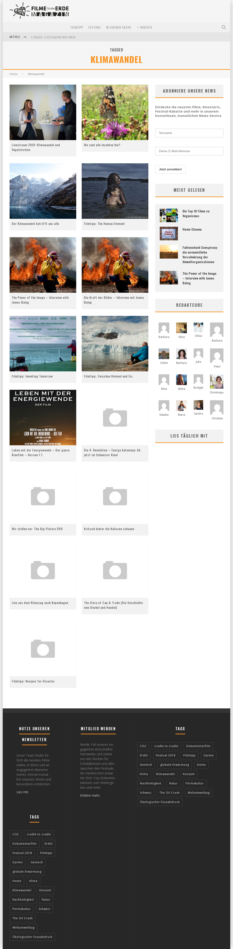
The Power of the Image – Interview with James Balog (199, 278)
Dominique (217, 392)
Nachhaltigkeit (23, 899)
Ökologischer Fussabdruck (32, 937)
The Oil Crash (23, 918)
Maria (181, 415)
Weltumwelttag (24, 927)
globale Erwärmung (27, 871)
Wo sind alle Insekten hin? (102, 144)
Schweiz (44, 909)
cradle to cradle (39, 834)
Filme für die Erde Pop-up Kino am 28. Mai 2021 (61, 37)
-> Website (144, 27)
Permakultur (22, 909)
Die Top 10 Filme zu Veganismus (196, 213)
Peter (217, 366)
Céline (164, 363)
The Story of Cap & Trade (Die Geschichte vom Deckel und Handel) (113, 605)
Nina (164, 389)
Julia (198, 362)
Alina (181, 337)
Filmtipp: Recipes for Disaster (33, 681)
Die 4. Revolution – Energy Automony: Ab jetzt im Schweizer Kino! (112, 452)
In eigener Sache (118, 27)
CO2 (16, 834)
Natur (46, 899)
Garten (18, 862)
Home (14, 74)
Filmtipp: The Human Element (104, 223)
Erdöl (49, 844)
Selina (181, 389)
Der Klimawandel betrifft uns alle (35, 223)
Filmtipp (77, 27)
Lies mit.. (22, 792)
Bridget (198, 388)
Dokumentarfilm (25, 844)
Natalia (164, 415)
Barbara (164, 337)
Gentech (37, 862)
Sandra (198, 413)
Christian (217, 418)
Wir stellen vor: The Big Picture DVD (37, 528)
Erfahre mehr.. (90, 795)
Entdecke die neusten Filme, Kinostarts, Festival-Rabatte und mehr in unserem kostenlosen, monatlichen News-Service (188, 111)
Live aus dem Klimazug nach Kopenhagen (40, 602)
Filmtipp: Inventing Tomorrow (32, 376)
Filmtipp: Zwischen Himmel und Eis (108, 376)
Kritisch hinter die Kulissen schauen (109, 528)
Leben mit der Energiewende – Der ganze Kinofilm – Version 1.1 (41, 452)
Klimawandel (22, 890)
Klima (33, 881)
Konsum (45, 890)
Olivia (198, 336)
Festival (94, 27)
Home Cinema (192, 229)
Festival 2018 (22, 853)
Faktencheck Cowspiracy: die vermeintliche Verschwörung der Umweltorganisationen (200, 254)
